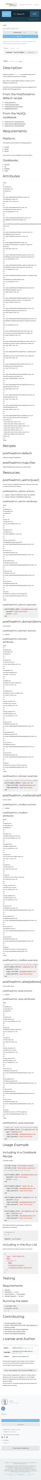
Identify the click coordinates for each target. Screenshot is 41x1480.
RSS (5, 25)
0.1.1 (20, 32)
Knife (18, 48)
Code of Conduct (8, 1474)
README (5, 61)
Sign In (36, 4)
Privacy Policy (31, 1474)
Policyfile (6, 48)
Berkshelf (12, 48)
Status (28, 1474)
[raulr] (3, 1409)
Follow (21, 36)
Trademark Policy (20, 1474)
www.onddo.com (17, 1353)
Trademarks (10, 1468)
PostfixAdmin (17, 74)
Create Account (25, 4)
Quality (19, 61)
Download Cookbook (21, 1448)
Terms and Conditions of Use (20, 1474)
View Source (20, 1420)
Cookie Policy (12, 1474)
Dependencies (12, 61)
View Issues (20, 1424)
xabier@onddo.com (27, 1348)
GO (34, 14)
